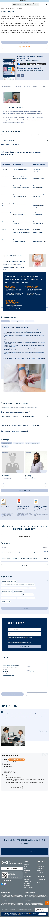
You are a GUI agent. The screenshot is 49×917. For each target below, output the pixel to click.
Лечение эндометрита (17, 321)
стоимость (43, 86)
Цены (25, 868)
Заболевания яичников (18, 591)
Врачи (25, 866)
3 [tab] (24, 689)
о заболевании (6, 86)
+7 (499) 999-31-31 (6, 880)
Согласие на (20, 637)
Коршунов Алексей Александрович (10, 681)
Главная (2, 8)
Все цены (24, 565)
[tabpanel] (13, 674)
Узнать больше (42, 884)
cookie (30, 913)
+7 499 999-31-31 (8, 766)
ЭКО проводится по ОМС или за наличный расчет (12, 904)
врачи (35, 86)
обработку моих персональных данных (23, 637)
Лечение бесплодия (6, 601)
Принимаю (42, 914)
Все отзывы (36, 694)
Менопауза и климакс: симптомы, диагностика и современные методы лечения (18, 584)
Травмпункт (39, 870)
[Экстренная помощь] (47, 903)
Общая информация (28, 887)
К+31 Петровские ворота (32, 443)
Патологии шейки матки (7, 591)
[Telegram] (2, 884)
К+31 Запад (5, 446)
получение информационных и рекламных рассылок (28, 640)
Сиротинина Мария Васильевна (33, 681)
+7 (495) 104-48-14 (31, 851)
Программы (27, 870)
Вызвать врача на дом (11, 868)
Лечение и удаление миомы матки (9, 598)
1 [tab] (20, 689)
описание (17, 86)
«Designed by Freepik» (6, 911)
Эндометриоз (32, 588)
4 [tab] (26, 689)
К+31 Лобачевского (18, 443)
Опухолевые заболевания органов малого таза (11, 594)
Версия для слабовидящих (41, 910)
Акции (25, 872)
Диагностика (5, 321)
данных (20, 914)
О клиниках (26, 879)
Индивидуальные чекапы (25, 0)
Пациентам (39, 864)
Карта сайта (27, 885)
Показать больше (23, 536)
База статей (27, 883)
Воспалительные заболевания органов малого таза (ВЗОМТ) (14, 588)
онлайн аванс (20, 903)
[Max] (5, 884)
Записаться (24, 42)
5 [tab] (28, 689)
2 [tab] (22, 689)
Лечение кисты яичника (28, 594)
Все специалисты (6, 443)
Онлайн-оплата (40, 868)
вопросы (27, 86)
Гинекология (12, 8)
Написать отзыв (12, 694)
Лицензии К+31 (27, 881)
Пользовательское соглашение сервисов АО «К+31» (19, 642)
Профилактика (29, 321)
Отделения (26, 864)
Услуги (7, 8)
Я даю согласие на (24, 640)
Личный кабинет (40, 866)
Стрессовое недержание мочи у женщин (26, 598)
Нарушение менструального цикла (9, 581)
